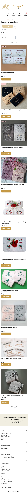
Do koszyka (5, 402)
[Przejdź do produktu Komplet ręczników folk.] (14, 58)
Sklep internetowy (12, 491)
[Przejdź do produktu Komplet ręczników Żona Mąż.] (14, 313)
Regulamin (3, 467)
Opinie (2, 465)
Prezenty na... (9, 19)
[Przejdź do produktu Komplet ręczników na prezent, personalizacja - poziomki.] (14, 245)
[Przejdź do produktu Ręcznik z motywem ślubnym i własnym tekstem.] (14, 381)
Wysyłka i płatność (5, 454)
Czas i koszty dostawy (6, 456)
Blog (2, 478)
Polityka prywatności (6, 469)
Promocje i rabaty (5, 463)
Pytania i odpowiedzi (6, 433)
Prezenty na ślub (17, 19)
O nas (2, 476)
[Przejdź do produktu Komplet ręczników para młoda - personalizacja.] (14, 279)
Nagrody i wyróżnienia (6, 481)
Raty (2, 439)
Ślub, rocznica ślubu (6, 487)
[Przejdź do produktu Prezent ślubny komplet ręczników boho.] (14, 347)
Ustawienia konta (5, 447)
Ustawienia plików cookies (7, 470)
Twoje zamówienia (5, 445)
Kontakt (3, 438)
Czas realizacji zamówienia (7, 457)
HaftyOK (3, 19)
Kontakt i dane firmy (6, 479)
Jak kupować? (4, 435)
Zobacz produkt (6, 79)
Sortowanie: (4, 35)
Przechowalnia (4, 448)
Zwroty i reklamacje (5, 436)
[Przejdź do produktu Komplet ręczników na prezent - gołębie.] (14, 133)
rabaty (2, 466)
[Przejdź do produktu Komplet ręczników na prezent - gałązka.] (14, 96)
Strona (12, 42)
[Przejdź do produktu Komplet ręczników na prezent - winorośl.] (14, 170)
